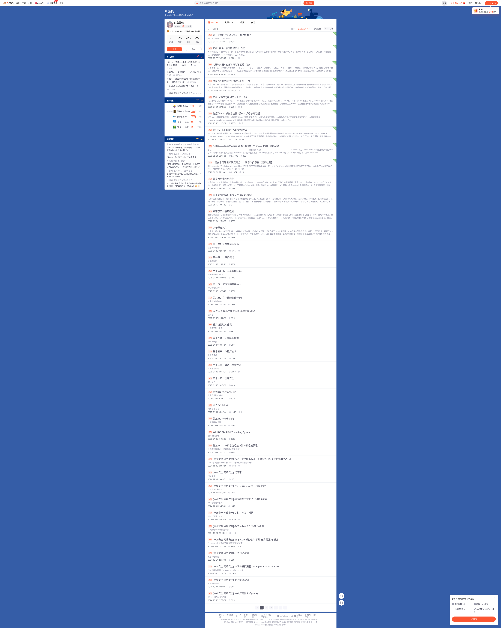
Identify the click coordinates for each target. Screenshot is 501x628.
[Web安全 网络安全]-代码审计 (226, 472)
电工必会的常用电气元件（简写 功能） (231, 195)
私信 (194, 49)
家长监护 (227, 622)
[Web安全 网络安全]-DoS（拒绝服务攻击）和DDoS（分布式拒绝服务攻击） (250, 459)
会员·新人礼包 (457, 3)
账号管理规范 (276, 622)
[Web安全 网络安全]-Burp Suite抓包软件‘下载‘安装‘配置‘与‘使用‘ (243, 539)
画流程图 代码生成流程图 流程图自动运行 (232, 311)
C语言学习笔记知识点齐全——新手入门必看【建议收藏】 (240, 162)
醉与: (169, 183)
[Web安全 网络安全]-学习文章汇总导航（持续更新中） (239, 486)
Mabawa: (171, 147)
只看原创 (214, 29)
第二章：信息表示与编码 (223, 244)
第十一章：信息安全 (221, 378)
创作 (491, 3)
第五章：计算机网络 (221, 418)
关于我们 (221, 616)
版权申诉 (297, 622)
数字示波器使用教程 (221, 211)
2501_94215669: (174, 164)
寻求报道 (246, 616)
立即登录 (474, 619)
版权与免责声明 (287, 622)
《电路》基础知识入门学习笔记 (184, 93)
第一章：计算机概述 (221, 257)
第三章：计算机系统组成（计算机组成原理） (234, 445)
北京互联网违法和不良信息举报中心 (307, 620)
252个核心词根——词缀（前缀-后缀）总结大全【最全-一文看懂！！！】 (183, 65)
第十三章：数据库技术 (222, 351)
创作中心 (478, 3)
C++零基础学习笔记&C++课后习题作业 (231, 35)
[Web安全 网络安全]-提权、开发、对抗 (230, 513)
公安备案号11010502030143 (231, 620)
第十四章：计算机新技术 (223, 338)
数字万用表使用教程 (221, 179)
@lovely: (170, 157)
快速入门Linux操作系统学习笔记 (227, 130)
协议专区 (255, 616)
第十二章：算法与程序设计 (224, 365)
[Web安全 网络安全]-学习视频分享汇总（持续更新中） (239, 499)
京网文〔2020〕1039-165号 (269, 620)
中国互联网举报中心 (251, 622)
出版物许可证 (305, 622)
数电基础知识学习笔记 (176, 161)
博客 (18, 3)
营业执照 (314, 622)
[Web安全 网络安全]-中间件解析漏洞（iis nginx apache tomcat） (244, 566)
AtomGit (40, 3)
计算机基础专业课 (220, 324)
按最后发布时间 (304, 29)
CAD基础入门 (217, 227)
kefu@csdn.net (286, 616)
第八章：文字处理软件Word (225, 298)
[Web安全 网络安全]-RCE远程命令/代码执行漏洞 (236, 526)
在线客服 (299, 616)
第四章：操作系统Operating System (229, 432)
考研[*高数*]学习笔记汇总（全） (227, 48)
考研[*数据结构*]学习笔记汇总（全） (229, 81)
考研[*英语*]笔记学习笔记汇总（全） (229, 64)
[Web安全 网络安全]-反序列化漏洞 (228, 553)
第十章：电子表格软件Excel (225, 271)
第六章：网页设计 (220, 405)
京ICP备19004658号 (250, 620)
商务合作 (238, 616)
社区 (30, 3)
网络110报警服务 (237, 622)
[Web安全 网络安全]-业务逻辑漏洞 (228, 580)
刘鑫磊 (169, 11)
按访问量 (317, 29)
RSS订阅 (329, 29)
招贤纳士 (230, 616)
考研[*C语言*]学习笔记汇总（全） (228, 97)
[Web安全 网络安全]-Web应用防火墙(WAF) (233, 593)
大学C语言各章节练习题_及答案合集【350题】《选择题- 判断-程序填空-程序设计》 (184, 144)
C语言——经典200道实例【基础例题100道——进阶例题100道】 (244, 146)
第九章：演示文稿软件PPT (224, 284)
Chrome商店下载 (265, 622)
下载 (24, 3)
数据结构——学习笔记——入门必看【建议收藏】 (184, 73)
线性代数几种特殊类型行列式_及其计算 (182, 87)
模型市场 (53, 3)
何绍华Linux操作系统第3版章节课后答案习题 (234, 113)
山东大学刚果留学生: (175, 174)
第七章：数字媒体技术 (222, 392)
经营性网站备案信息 (287, 620)
